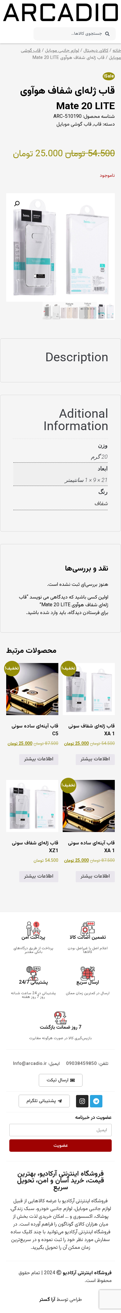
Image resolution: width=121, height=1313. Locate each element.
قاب (97, 124)
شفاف (101, 504)
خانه (117, 50)
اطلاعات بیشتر (95, 759)
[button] (16, 203)
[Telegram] (96, 1101)
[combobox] (75, 33)
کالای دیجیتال (95, 50)
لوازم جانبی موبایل (62, 50)
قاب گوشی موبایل (74, 124)
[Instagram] (82, 1101)
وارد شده (49, 613)
